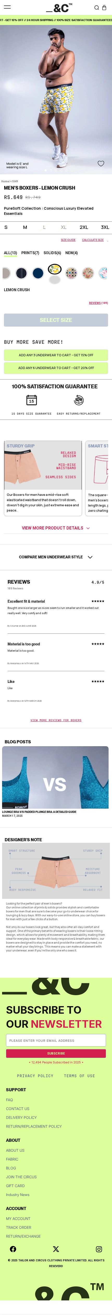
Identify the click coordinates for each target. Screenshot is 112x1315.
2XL (84, 227)
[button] (104, 8)
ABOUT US (15, 1150)
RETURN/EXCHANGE (23, 1236)
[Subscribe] (102, 1040)
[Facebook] (13, 1249)
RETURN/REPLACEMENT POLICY (34, 1126)
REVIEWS (95, 303)
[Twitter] (56, 1249)
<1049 (14, 181)
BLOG (11, 1168)
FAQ (9, 1100)
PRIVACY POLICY (35, 1075)
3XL (105, 227)
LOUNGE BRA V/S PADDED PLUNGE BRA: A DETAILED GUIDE (39, 811)
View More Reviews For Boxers (56, 720)
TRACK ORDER (18, 1227)
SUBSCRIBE (56, 1053)
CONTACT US (17, 1108)
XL (64, 227)
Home (5, 181)
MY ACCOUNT (18, 1218)
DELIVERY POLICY (21, 1117)
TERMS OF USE (79, 1075)
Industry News (17, 1194)
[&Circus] (59, 7)
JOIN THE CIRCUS (21, 1177)
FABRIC (12, 1159)
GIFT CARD (15, 1185)
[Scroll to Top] (102, 1287)
